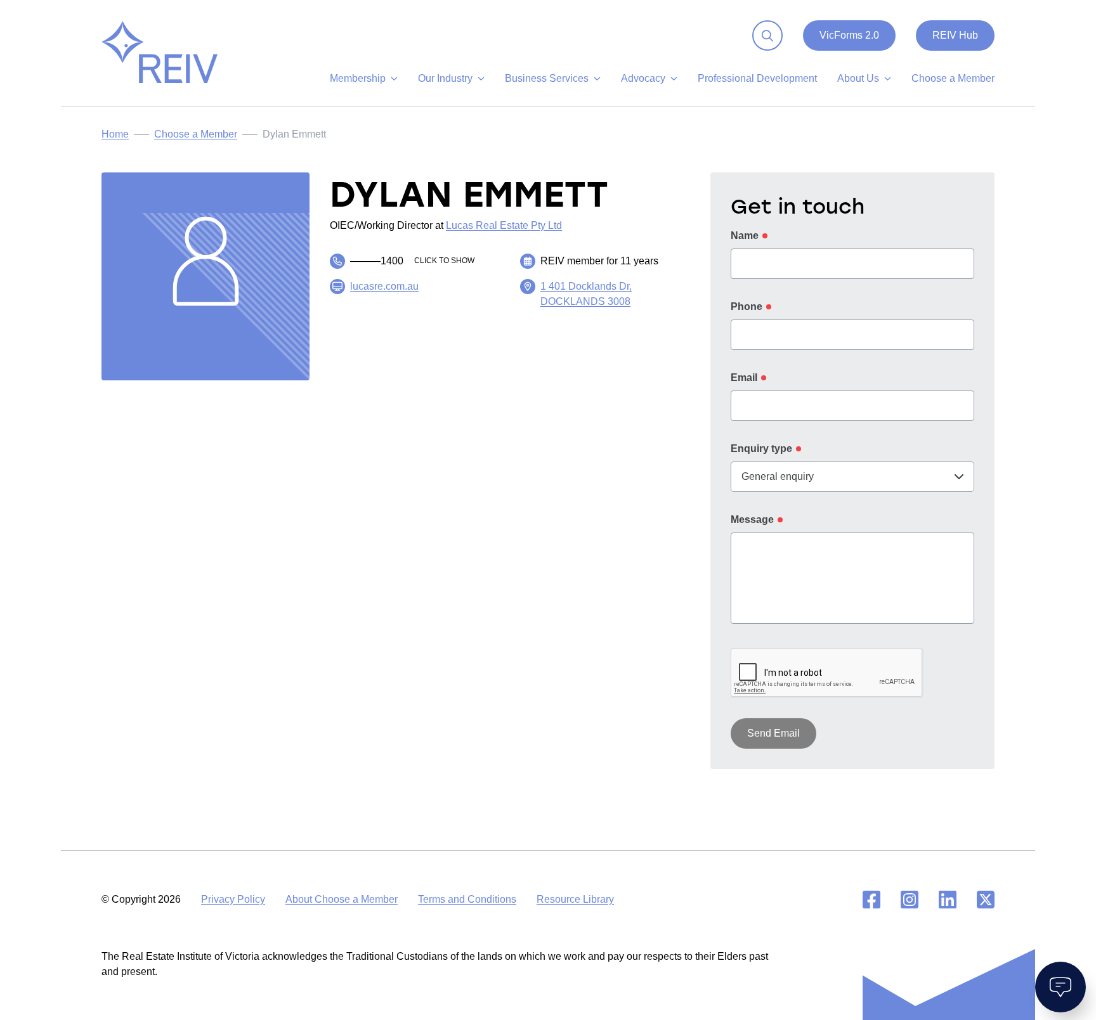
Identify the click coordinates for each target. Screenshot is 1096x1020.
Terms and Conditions (467, 899)
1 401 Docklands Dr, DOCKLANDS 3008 (586, 294)
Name (745, 235)
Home (115, 134)
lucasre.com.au (384, 286)
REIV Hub (955, 35)
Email (744, 377)
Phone (746, 306)
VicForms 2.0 (849, 35)
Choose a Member (195, 134)
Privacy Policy (233, 899)
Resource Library (575, 899)
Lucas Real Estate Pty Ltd (504, 225)
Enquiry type (761, 448)
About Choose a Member (341, 899)
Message (752, 519)
